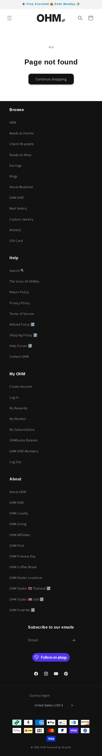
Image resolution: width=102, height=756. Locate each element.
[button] (9, 18)
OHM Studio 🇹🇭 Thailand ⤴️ (30, 588)
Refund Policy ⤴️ (22, 324)
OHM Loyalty (18, 513)
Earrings (15, 165)
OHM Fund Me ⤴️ (22, 610)
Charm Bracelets (21, 144)
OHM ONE (16, 197)
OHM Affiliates (19, 535)
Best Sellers (18, 208)
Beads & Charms (21, 133)
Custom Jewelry (21, 219)
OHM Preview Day (22, 556)
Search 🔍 (17, 270)
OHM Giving (18, 524)
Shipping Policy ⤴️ (23, 335)
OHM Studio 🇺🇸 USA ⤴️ (26, 599)
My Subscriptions (22, 429)
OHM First (16, 545)
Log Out (15, 462)
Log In (14, 397)
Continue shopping (51, 79)
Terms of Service (21, 314)
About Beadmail (21, 187)
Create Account (20, 386)
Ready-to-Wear (20, 155)
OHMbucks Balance (23, 440)
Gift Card (16, 241)
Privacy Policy (19, 303)
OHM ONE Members (23, 451)
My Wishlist (17, 419)
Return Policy (19, 292)
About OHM (17, 492)
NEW (12, 122)
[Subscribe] (73, 640)
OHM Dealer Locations (25, 578)
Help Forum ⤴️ (20, 346)
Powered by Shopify (59, 747)
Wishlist (15, 230)
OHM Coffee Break (23, 567)
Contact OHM (19, 356)
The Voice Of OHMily (24, 281)
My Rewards (18, 408)
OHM (43, 747)
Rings (13, 176)
